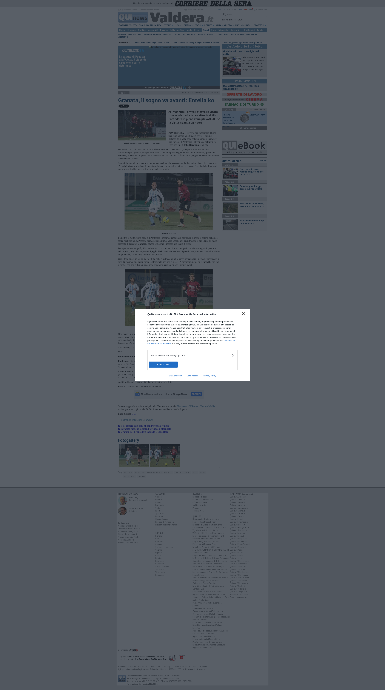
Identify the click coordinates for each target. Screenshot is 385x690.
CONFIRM (163, 364)
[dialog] (192, 345)
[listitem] (192, 355)
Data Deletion (175, 375)
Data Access (192, 375)
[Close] (244, 314)
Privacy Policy (209, 375)
